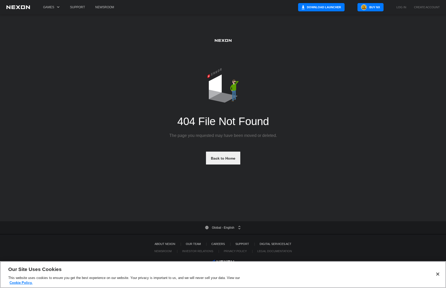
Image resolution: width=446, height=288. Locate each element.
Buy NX (374, 7)
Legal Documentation (274, 251)
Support (77, 7)
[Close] (437, 274)
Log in (401, 7)
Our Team (193, 243)
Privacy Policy (235, 251)
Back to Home (223, 158)
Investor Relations (197, 251)
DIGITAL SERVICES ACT (275, 243)
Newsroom (104, 7)
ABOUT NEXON (165, 243)
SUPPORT (242, 243)
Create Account (427, 7)
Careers (218, 243)
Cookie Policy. (21, 283)
